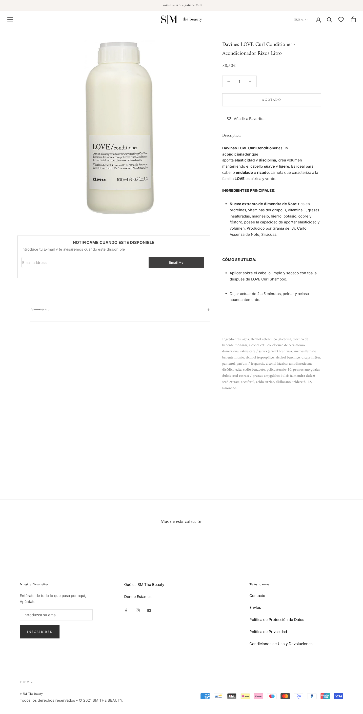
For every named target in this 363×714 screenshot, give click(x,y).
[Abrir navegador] (10, 19)
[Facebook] (126, 610)
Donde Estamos (138, 596)
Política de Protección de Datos (276, 619)
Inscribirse (39, 632)
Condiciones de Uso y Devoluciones (281, 643)
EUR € (298, 19)
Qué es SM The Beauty (144, 584)
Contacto (257, 595)
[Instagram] (138, 610)
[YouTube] (149, 610)
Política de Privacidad (268, 631)
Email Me (176, 262)
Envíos (255, 607)
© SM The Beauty (31, 694)
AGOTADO (271, 100)
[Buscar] (329, 19)
